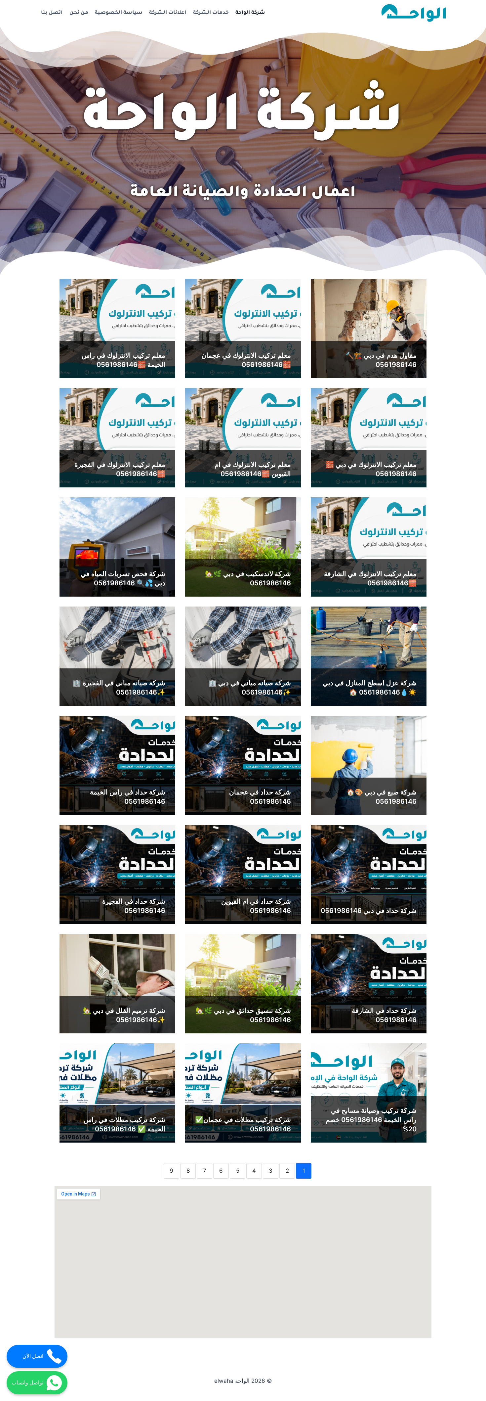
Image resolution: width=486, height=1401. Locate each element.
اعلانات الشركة (167, 13)
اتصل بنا (51, 13)
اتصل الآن (32, 1356)
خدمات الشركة (211, 13)
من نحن (78, 13)
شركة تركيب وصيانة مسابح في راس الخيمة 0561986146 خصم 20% (371, 1120)
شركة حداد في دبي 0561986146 (369, 911)
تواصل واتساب (27, 1382)
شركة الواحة (250, 13)
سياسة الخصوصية (118, 13)
